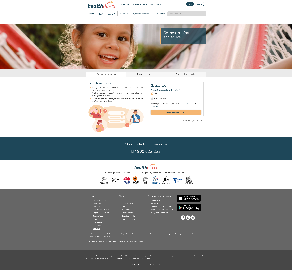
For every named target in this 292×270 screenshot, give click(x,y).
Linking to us (98, 206)
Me (155, 93)
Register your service (101, 213)
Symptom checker (141, 13)
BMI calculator (127, 203)
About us (96, 229)
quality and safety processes (99, 236)
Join (190, 4)
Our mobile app (99, 203)
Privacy (95, 219)
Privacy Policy (156, 106)
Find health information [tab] (186, 74)
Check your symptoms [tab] (106, 74)
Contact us (97, 225)
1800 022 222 (147, 151)
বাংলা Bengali (155, 203)
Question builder (128, 219)
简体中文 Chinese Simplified (161, 206)
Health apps (126, 206)
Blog (123, 200)
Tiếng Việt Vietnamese (159, 213)
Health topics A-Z (105, 14)
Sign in (199, 4)
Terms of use (98, 216)
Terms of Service (134, 241)
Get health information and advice (181, 35)
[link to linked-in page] (192, 217)
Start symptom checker (176, 112)
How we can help (99, 200)
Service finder (159, 13)
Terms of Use (186, 103)
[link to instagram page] (188, 217)
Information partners (101, 210)
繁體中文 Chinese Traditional (162, 210)
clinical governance (182, 234)
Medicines (124, 13)
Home (91, 13)
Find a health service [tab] (146, 74)
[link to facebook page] (183, 217)
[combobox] (186, 13)
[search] (203, 13)
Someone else (160, 98)
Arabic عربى (155, 200)
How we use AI (98, 222)
